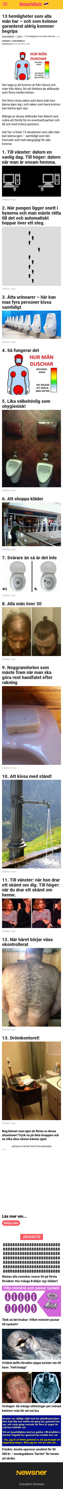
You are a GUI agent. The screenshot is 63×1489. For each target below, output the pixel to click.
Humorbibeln (8, 36)
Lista (19, 36)
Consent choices (31, 1484)
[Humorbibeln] (31, 4)
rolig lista (11, 1223)
